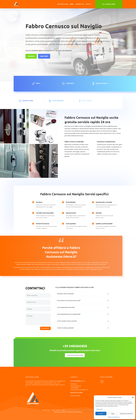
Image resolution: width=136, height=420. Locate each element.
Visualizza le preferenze (126, 413)
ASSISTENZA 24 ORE (62, 4)
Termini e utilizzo (55, 410)
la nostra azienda (26, 262)
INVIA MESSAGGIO (45, 328)
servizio (34, 267)
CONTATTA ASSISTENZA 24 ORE (75, 355)
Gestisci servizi (99, 409)
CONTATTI (88, 4)
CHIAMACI (31, 56)
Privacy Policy (46, 410)
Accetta (101, 413)
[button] (133, 397)
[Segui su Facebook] (102, 381)
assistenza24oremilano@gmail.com (79, 389)
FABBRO (71, 4)
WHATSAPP (44, 56)
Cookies (63, 410)
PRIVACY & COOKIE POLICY (114, 417)
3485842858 (109, 4)
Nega (112, 413)
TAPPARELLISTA (79, 4)
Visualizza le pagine (75, 395)
